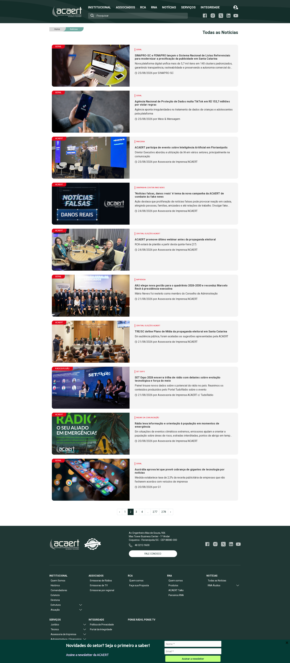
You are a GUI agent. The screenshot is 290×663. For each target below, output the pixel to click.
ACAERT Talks (176, 590)
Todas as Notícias (217, 580)
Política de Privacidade (102, 624)
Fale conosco (152, 553)
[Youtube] (235, 15)
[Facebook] (204, 15)
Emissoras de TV (99, 585)
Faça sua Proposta (139, 585)
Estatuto (55, 595)
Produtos (173, 585)
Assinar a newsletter (193, 658)
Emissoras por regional (102, 590)
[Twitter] (223, 544)
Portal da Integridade (101, 629)
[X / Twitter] (221, 15)
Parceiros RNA (176, 595)
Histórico (55, 585)
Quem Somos (58, 580)
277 (155, 511)
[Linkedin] (228, 15)
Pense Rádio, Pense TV (141, 619)
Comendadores (59, 590)
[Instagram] (212, 15)
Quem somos (136, 580)
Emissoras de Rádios (101, 580)
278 (163, 511)
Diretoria (55, 600)
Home (57, 29)
